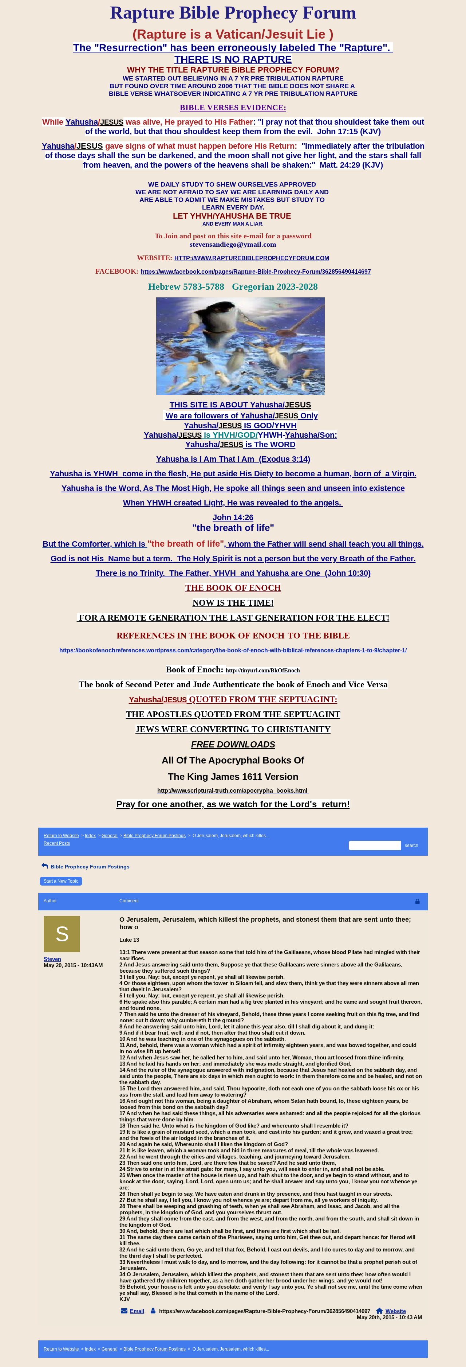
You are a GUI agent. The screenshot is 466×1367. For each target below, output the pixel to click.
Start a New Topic (61, 881)
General (110, 835)
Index (90, 835)
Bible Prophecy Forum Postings (154, 835)
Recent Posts (57, 843)
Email (137, 1311)
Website (396, 1311)
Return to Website (61, 835)
